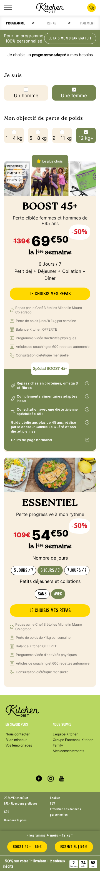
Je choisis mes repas (50, 294)
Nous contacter (17, 734)
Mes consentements (68, 751)
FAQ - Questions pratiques (21, 803)
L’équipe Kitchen (65, 734)
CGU (6, 812)
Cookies (55, 798)
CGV (52, 803)
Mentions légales (15, 820)
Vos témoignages (19, 745)
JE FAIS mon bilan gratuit (70, 38)
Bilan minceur (16, 740)
